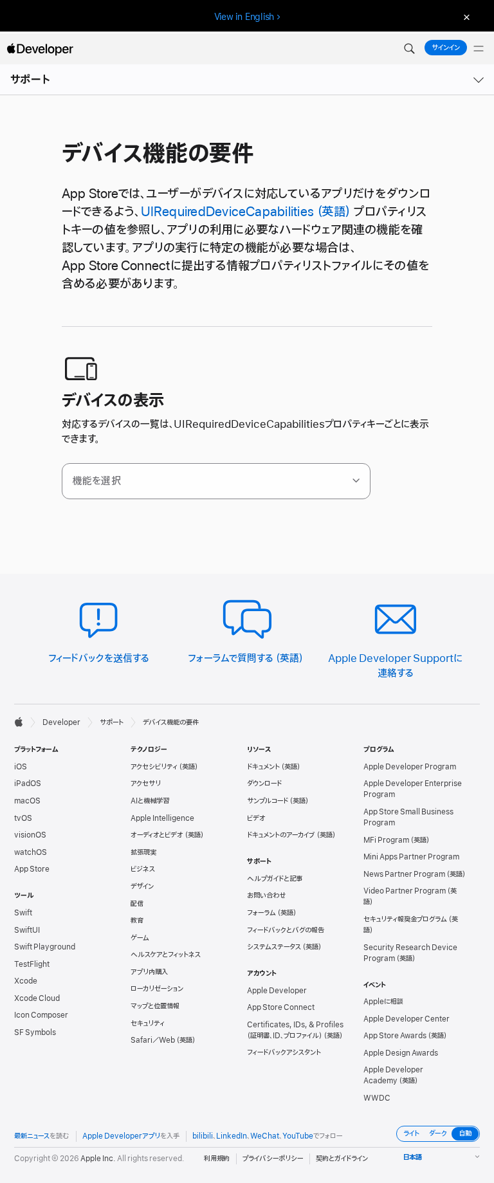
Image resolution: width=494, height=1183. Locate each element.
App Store (32, 869)
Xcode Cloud (37, 998)
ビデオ (256, 818)
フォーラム (261, 912)
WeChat (264, 1136)
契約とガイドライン (342, 1158)
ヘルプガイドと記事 (274, 878)
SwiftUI (27, 930)
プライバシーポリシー (272, 1158)
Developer (61, 722)
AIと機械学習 (150, 800)
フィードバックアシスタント (284, 1052)
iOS (20, 766)
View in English (244, 17)
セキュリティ (148, 1023)
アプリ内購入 (149, 972)
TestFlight (32, 964)
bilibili (202, 1136)
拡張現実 (143, 852)
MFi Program (386, 840)
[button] (409, 48)
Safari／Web (153, 1040)
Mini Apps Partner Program (411, 856)
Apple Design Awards (400, 1053)
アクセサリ (146, 783)
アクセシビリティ (154, 766)
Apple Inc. (98, 1158)
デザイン (142, 886)
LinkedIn (231, 1136)
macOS (27, 800)
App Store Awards (394, 1035)
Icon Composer (41, 1015)
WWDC (376, 1098)
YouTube (297, 1136)
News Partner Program (404, 874)
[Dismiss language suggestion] (465, 17)
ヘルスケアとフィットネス (166, 954)
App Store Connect (281, 1007)
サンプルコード (267, 800)
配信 (137, 903)
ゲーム (140, 937)
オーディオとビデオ (157, 834)
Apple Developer (277, 990)
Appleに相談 (383, 1001)
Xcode (25, 981)
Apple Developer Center (406, 1018)
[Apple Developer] (40, 48)
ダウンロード (264, 783)
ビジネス (143, 869)
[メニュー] (478, 48)
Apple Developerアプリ (121, 1136)
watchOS (30, 852)
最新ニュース (32, 1136)
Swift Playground (44, 946)
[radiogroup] (438, 1134)
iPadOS (27, 783)
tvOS (23, 818)
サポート (30, 80)
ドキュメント (263, 766)
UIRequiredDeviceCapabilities (227, 212)
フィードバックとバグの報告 (285, 930)
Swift (23, 912)
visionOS (30, 834)
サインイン (446, 47)
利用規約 (217, 1158)
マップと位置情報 (155, 1006)
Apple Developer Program (409, 766)
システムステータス (274, 946)
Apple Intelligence (162, 818)
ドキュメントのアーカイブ (281, 834)
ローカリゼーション (157, 988)
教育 (137, 920)
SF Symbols (35, 1032)
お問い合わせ (266, 895)
